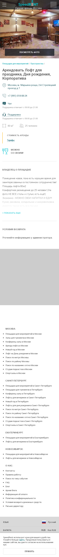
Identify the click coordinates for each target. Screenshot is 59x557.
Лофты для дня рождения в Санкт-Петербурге (27, 405)
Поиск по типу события (17, 478)
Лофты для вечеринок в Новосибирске (24, 458)
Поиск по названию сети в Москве (22, 365)
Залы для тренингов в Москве (20, 337)
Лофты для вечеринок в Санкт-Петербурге (26, 397)
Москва (37, 8)
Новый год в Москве (15, 349)
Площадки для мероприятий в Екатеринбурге (27, 437)
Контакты (10, 470)
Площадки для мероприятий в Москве (24, 333)
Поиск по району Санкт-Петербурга (22, 413)
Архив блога (11, 490)
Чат (10, 103)
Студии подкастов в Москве (19, 369)
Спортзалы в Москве (15, 373)
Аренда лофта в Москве (17, 345)
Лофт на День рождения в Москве (22, 353)
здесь (22, 539)
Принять (29, 551)
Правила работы (13, 474)
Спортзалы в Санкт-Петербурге (20, 425)
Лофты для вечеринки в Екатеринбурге (24, 441)
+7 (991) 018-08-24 (17, 95)
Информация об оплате (17, 494)
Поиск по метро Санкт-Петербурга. (22, 409)
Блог (8, 486)
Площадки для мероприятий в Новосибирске (27, 454)
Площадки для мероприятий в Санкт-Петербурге (29, 385)
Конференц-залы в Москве (18, 341)
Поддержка (14, 114)
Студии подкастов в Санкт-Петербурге (24, 421)
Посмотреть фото (30, 52)
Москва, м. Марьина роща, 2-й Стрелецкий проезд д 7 (32, 86)
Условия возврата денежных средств (23, 502)
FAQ (7, 482)
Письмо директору (14, 506)
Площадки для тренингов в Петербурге (24, 389)
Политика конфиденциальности (21, 498)
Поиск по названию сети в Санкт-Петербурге (27, 417)
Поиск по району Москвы (17, 361)
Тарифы (11, 140)
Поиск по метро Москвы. (17, 357)
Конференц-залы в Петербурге (20, 393)
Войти (53, 5)
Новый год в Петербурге (17, 401)
